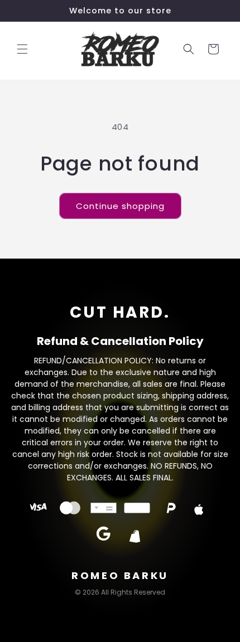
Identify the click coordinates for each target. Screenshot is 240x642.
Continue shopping (120, 206)
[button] (22, 49)
